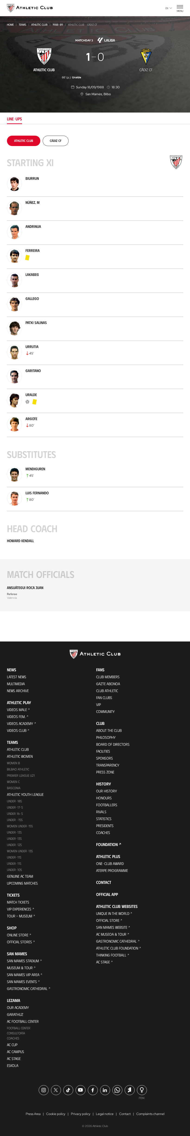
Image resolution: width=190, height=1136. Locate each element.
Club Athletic (107, 690)
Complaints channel (150, 1114)
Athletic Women (20, 756)
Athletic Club (39, 24)
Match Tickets (18, 902)
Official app (107, 894)
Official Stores (19, 942)
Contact (103, 882)
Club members (108, 677)
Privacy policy (80, 1114)
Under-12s (14, 845)
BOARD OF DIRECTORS (113, 744)
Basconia (13, 788)
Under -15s (15, 820)
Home (10, 24)
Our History (106, 791)
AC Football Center (23, 1021)
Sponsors (104, 758)
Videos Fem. (16, 716)
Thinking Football (111, 955)
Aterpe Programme (112, 870)
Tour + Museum (19, 916)
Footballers (106, 805)
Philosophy (106, 737)
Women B (13, 763)
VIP (98, 704)
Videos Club (16, 730)
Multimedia (16, 683)
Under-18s (14, 801)
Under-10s (14, 870)
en (166, 8)
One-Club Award (110, 863)
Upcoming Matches (22, 883)
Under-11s (14, 863)
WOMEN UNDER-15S (20, 826)
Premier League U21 (21, 775)
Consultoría (16, 1033)
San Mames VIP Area (23, 974)
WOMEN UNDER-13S (20, 851)
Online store (17, 935)
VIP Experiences (19, 909)
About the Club (109, 730)
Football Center (18, 1028)
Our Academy (18, 1007)
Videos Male (17, 709)
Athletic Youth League (25, 794)
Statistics (103, 818)
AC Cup (12, 1044)
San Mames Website (111, 927)
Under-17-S (15, 807)
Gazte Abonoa (108, 683)
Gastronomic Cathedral (27, 988)
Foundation (107, 844)
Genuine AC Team (20, 876)
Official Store (107, 920)
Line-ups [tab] (14, 118)
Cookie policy (55, 1114)
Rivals (101, 811)
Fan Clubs (104, 697)
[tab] (23, 140)
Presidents (105, 825)
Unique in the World (112, 913)
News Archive (18, 690)
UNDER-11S (14, 857)
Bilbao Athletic (18, 769)
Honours (104, 798)
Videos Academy (20, 723)
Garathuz (15, 1014)
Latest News (16, 677)
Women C (13, 782)
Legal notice (105, 1114)
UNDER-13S (14, 838)
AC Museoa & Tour (111, 934)
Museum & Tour (20, 967)
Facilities (103, 751)
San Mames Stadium (23, 961)
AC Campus (15, 1051)
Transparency (107, 765)
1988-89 (58, 24)
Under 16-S (15, 813)
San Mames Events (22, 981)
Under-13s (14, 832)
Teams (22, 24)
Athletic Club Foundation (117, 948)
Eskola (12, 1065)
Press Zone (105, 772)
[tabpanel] (95, 373)
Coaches (13, 1038)
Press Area (33, 1114)
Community (105, 711)
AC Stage (14, 1058)
